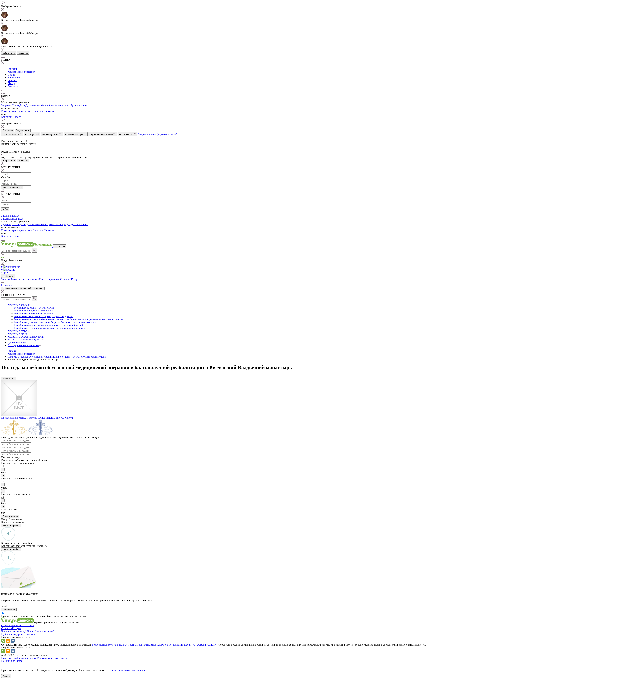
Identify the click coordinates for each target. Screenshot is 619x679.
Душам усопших (79, 105)
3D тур (11, 83)
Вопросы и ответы (23, 625)
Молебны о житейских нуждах (25, 339)
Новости (17, 116)
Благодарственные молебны (23, 345)
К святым (49, 111)
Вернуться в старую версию (52, 658)
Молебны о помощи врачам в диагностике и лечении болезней (49, 325)
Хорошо (6, 676)
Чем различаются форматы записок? (157, 134)
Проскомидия (126, 134)
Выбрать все (9, 378)
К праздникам (24, 111)
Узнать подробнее (11, 525)
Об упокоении (22, 130)
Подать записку (10, 516)
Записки (12, 68)
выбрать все (9, 53)
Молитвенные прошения (21, 71)
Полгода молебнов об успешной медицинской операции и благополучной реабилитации (57, 356)
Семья (15, 105)
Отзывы (12, 80)
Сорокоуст (30, 134)
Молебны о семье (18, 331)
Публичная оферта (11, 634)
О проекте (13, 86)
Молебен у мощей (74, 134)
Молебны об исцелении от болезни (33, 310)
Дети (22, 105)
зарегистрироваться (12, 187)
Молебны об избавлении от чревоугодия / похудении (43, 316)
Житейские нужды (59, 105)
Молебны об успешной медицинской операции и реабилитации (49, 328)
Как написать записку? (14, 631)
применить (23, 53)
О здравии (8, 130)
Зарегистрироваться (12, 218)
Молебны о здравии (19, 304)
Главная (12, 350)
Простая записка (11, 134)
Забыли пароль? (10, 215)
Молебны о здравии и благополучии (34, 307)
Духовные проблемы (36, 105)
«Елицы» (16, 628)
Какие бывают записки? (40, 631)
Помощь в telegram (11, 661)
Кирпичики (14, 77)
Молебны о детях (17, 333)
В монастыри (8, 111)
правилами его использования (128, 670)
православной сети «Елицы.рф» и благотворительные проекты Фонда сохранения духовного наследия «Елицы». (155, 644)
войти (5, 209)
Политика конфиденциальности (19, 658)
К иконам (38, 111)
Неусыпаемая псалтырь (101, 134)
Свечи (11, 74)
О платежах (28, 634)
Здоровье (6, 105)
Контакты (6, 116)
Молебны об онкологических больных (35, 313)
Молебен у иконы (50, 134)
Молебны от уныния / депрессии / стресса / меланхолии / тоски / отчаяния (55, 322)
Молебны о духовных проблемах (26, 336)
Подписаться (9, 609)
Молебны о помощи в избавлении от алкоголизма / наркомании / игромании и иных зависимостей (68, 319)
